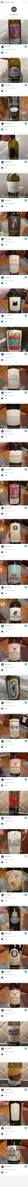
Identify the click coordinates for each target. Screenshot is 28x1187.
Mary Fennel (8, 46)
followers (14, 17)
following (20, 17)
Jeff (6, 52)
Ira (1, 556)
